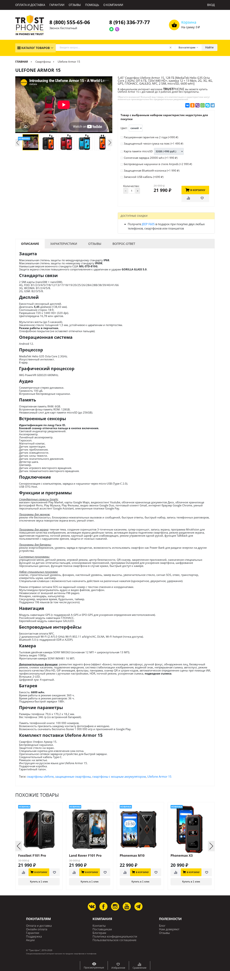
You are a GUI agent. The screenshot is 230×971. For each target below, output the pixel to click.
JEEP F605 (148, 224)
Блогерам (99, 933)
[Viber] (197, 105)
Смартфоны (43, 61)
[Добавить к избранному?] (54, 872)
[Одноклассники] (192, 105)
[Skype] (207, 105)
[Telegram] (212, 105)
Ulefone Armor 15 (159, 777)
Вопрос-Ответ (123, 244)
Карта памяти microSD (138, 151)
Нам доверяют (169, 929)
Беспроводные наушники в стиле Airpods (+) (158, 164)
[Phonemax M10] (140, 829)
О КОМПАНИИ (113, 5)
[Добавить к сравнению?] (23, 872)
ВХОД (211, 5)
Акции (30, 940)
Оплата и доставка (39, 925)
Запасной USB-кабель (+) (143, 177)
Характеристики (63, 244)
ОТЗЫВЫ (75, 5)
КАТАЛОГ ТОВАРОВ (35, 48)
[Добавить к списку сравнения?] (188, 198)
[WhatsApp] (202, 105)
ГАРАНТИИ (56, 5)
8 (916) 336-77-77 (129, 22)
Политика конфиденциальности (115, 936)
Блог (162, 925)
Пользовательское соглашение (114, 940)
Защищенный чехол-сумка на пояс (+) (153, 143)
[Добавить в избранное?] (202, 198)
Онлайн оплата (36, 929)
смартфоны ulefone (40, 777)
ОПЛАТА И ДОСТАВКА (30, 5)
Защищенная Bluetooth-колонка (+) (151, 170)
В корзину (197, 190)
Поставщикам (102, 929)
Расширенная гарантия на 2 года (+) (151, 137)
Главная (22, 61)
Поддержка (34, 936)
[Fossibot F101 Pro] (39, 829)
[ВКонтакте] (187, 105)
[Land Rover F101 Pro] (90, 829)
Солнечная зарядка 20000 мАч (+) (150, 157)
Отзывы (94, 244)
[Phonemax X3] (191, 829)
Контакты (99, 925)
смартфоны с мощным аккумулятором (119, 777)
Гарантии (32, 933)
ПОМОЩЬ (92, 5)
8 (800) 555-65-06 (69, 22)
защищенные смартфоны (73, 777)
